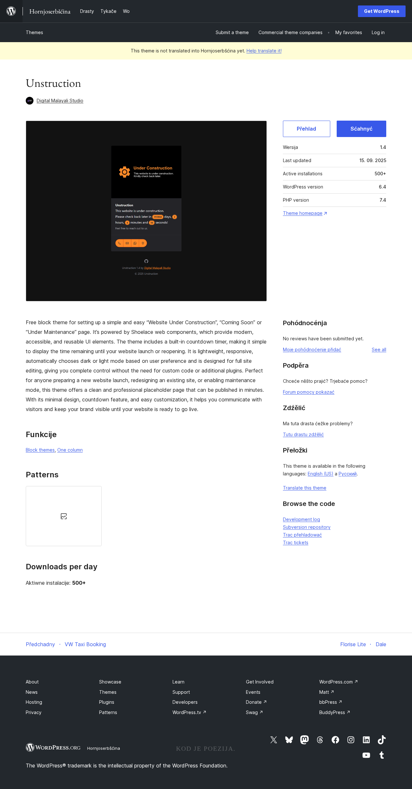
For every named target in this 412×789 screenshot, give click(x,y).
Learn (178, 681)
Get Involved (260, 681)
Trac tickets (295, 542)
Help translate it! (264, 50)
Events (253, 692)
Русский (348, 473)
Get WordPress (381, 11)
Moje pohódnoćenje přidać (312, 349)
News (32, 692)
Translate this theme (304, 488)
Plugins (106, 702)
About (32, 681)
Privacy (34, 712)
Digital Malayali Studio (60, 100)
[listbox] (146, 516)
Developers (185, 702)
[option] (64, 516)
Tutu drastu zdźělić (303, 434)
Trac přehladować (302, 534)
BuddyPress (335, 712)
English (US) (320, 473)
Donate (256, 702)
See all (379, 349)
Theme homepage (303, 213)
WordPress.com (338, 681)
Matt (326, 692)
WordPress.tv (190, 712)
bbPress (330, 702)
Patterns (108, 712)
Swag (254, 712)
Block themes (40, 450)
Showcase (110, 681)
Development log (301, 519)
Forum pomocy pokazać (308, 392)
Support (181, 692)
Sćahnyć (361, 128)
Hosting (34, 702)
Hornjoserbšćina (103, 748)
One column (70, 450)
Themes (34, 32)
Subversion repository (307, 527)
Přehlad (306, 128)
